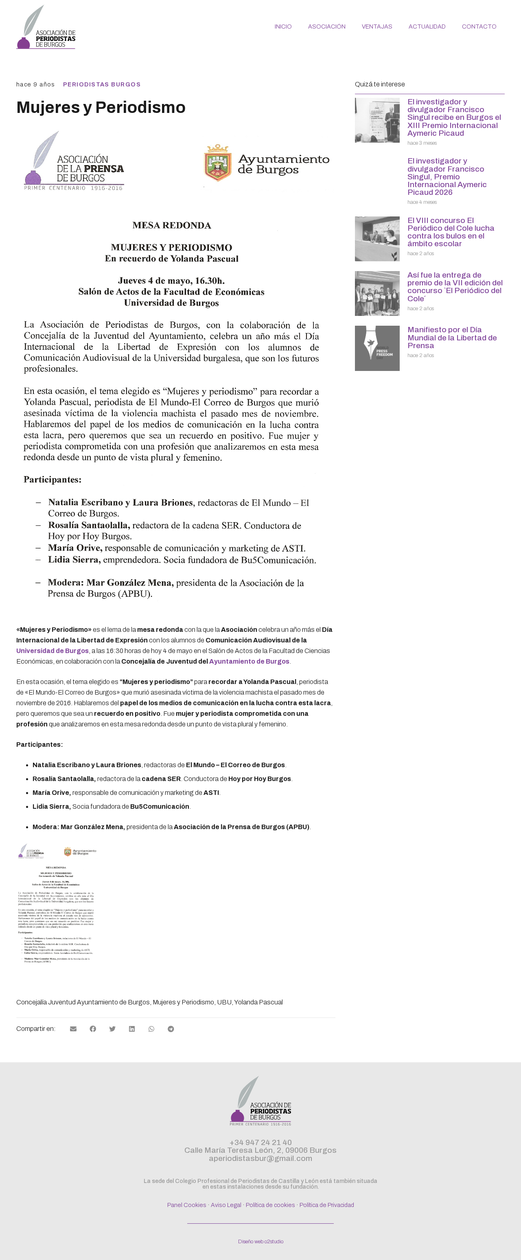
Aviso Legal (226, 1205)
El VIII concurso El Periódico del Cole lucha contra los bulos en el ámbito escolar (451, 232)
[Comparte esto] (93, 1028)
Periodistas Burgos (102, 84)
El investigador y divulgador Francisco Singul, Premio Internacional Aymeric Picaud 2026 (447, 176)
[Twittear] (112, 1028)
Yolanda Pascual (258, 1002)
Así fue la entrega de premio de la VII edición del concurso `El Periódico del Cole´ (455, 287)
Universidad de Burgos (52, 650)
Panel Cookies (186, 1205)
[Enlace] (45, 26)
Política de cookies (270, 1205)
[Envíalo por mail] (73, 1028)
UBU (224, 1002)
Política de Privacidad (327, 1205)
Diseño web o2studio (260, 1242)
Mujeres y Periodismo (183, 1002)
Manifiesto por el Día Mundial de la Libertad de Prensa (452, 337)
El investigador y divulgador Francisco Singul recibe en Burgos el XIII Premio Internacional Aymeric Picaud (454, 117)
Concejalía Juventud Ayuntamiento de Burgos (83, 1002)
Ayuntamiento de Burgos (249, 661)
